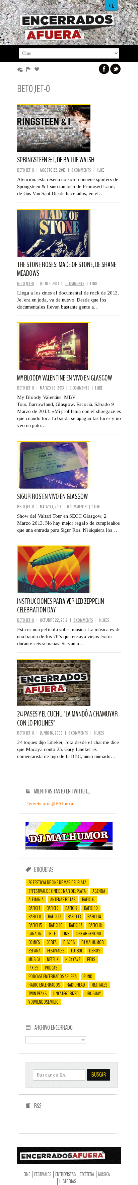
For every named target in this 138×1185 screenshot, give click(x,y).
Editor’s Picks (29, 69)
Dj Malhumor (92, 942)
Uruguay (93, 993)
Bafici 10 (91, 908)
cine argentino (88, 933)
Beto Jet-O (25, 170)
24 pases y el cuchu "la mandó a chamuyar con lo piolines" (67, 718)
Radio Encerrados (44, 985)
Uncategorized (66, 993)
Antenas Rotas (62, 899)
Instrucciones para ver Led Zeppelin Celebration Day (60, 605)
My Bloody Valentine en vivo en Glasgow (64, 378)
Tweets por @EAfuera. (49, 803)
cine (65, 933)
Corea (52, 942)
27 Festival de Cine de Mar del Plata (57, 891)
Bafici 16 (55, 925)
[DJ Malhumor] (69, 848)
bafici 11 (34, 916)
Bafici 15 (35, 925)
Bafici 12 (54, 916)
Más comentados (21, 69)
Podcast (52, 967)
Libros (94, 950)
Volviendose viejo (43, 1002)
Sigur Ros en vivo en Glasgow (52, 497)
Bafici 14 (94, 916)
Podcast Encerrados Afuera (52, 976)
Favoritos (38, 69)
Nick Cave (72, 959)
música (34, 959)
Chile (52, 933)
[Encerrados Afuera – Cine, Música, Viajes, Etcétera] (67, 40)
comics (34, 942)
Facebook (104, 69)
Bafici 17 (75, 925)
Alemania (36, 899)
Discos (69, 942)
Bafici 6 (88, 899)
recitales (99, 985)
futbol (76, 950)
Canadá (34, 933)
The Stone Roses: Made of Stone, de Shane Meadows (66, 269)
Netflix (53, 959)
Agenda (98, 891)
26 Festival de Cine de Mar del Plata (57, 882)
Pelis (91, 959)
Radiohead (76, 985)
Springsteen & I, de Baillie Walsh (55, 160)
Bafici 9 (71, 908)
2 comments (83, 620)
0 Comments (81, 170)
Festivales (55, 950)
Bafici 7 (34, 908)
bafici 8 (53, 908)
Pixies (33, 967)
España (34, 950)
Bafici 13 (74, 916)
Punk (87, 976)
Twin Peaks (37, 993)
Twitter (115, 69)
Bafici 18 (95, 925)
